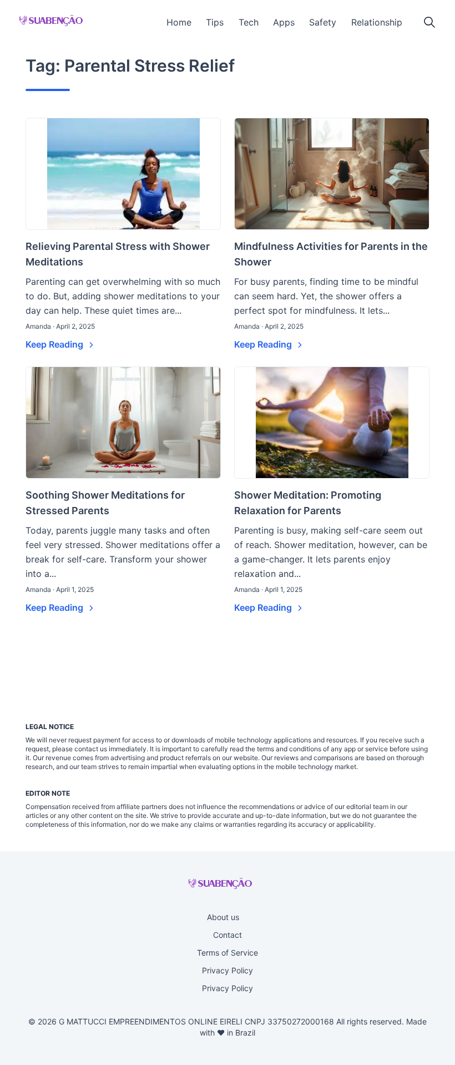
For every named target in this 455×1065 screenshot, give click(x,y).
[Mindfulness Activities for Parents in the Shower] (332, 173)
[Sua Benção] (51, 21)
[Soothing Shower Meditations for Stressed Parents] (123, 422)
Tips (215, 22)
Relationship (376, 22)
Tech (249, 22)
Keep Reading (55, 344)
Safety (322, 22)
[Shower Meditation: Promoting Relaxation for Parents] (332, 422)
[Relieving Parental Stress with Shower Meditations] (123, 173)
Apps (284, 22)
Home (178, 22)
